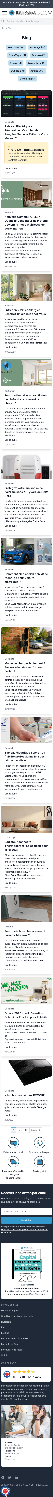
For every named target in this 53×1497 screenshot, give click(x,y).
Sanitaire (9, 926)
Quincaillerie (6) (36, 63)
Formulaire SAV (9, 1344)
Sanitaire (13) (39, 55)
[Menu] (4, 12)
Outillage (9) (18, 70)
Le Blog (5, 1333)
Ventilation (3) (27, 78)
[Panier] (49, 13)
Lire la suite (11, 168)
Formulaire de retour (12, 1349)
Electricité (9, 122)
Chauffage (10, 837)
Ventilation (10, 212)
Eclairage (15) (37, 47)
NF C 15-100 (14, 149)
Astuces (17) (37, 70)
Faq (3, 1327)
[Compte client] (44, 13)
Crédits (4, 1355)
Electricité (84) (16, 47)
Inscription (26, 1220)
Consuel (22, 160)
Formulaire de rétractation (15, 1338)
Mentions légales (10, 1310)
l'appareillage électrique (17, 1039)
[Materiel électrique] (2, 28)
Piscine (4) (16, 63)
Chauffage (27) (17, 55)
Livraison (6, 1321)
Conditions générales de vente (17, 1316)
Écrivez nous (11, 1459)
